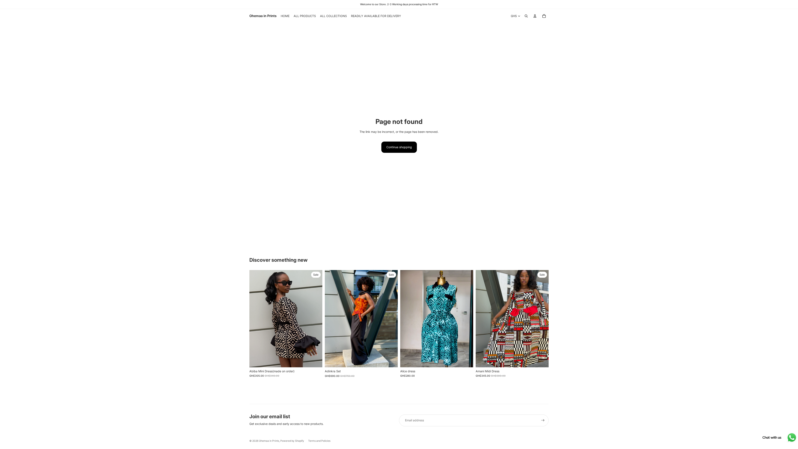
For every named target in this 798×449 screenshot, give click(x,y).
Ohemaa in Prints (269, 440)
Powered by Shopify (292, 440)
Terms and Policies (319, 440)
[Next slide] (316, 318)
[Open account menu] (534, 16)
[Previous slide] (255, 318)
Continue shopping (399, 147)
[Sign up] (543, 420)
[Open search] (526, 16)
